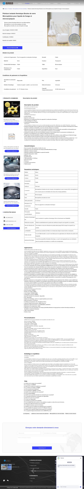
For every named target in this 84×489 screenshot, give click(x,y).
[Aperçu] (8, 3)
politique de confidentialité (12, 487)
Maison (5, 8)
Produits (27, 3)
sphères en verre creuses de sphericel (39, 413)
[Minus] (81, 458)
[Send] (81, 486)
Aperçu (20, 3)
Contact (55, 3)
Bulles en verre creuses (70, 413)
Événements (64, 3)
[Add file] (58, 486)
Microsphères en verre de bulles (20, 8)
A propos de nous (45, 3)
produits (10, 8)
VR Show (35, 3)
